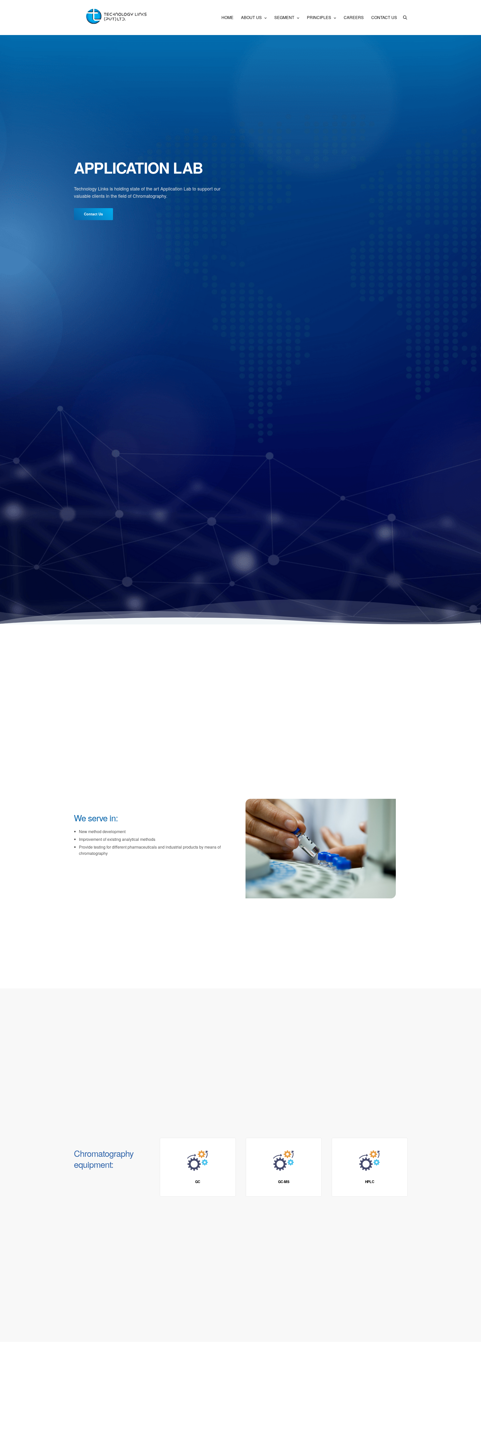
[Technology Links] (118, 17)
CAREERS (354, 17)
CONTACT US (384, 17)
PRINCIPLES (319, 17)
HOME (227, 17)
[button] (93, 214)
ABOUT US (251, 17)
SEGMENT (284, 17)
